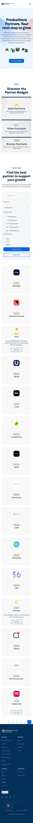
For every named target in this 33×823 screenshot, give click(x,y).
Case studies (21, 744)
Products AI (5, 747)
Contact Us (5, 785)
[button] (30, 3)
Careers (4, 779)
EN (8, 805)
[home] (7, 3)
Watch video (21, 775)
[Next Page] (29, 722)
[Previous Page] (4, 722)
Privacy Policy (9, 810)
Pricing (3, 761)
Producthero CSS (6, 740)
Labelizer (4, 744)
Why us (4, 775)
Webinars (20, 747)
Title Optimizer (6, 750)
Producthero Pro (6, 764)
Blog (19, 740)
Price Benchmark (6, 754)
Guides (19, 750)
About (3, 772)
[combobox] (9, 806)
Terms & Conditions (21, 810)
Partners (4, 782)
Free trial (20, 772)
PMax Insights (5, 757)
